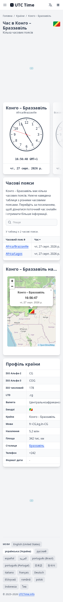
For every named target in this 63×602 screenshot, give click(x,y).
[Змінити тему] (58, 4)
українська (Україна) (18, 551)
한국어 (51, 565)
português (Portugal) (17, 565)
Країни (20, 15)
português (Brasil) (42, 558)
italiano (9, 572)
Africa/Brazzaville (17, 246)
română (25, 579)
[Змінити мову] (50, 4)
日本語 (38, 565)
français (24, 572)
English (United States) (26, 544)
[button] (31, 311)
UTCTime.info (26, 594)
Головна (7, 15)
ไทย (24, 586)
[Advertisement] (31, 68)
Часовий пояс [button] (14, 239)
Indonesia (11, 586)
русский (41, 551)
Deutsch (39, 572)
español (9, 558)
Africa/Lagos (14, 254)
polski (39, 579)
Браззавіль (36, 446)
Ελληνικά (10, 579)
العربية (23, 558)
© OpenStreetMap (46, 344)
